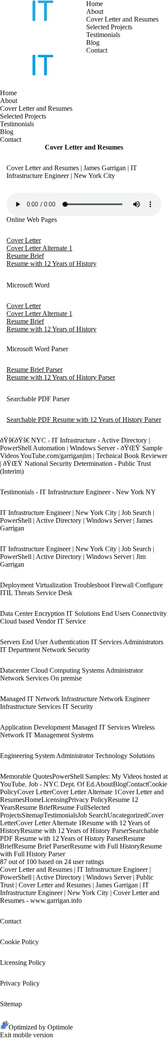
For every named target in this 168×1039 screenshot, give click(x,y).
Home (94, 3)
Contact (96, 50)
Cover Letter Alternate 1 (39, 248)
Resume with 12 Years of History (51, 263)
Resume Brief (25, 255)
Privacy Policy (88, 799)
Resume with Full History (105, 846)
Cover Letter (23, 240)
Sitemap (33, 815)
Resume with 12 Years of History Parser (60, 377)
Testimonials (103, 34)
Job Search (92, 815)
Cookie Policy (19, 941)
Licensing (54, 799)
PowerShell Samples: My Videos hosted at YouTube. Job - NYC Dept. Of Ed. (84, 780)
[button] (92, 60)
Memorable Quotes (26, 776)
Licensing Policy (23, 962)
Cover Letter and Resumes (122, 19)
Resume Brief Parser (34, 369)
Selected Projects (109, 27)
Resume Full (70, 807)
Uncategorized (127, 815)
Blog (93, 42)
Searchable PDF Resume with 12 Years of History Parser (83, 419)
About (94, 11)
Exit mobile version (26, 1035)
